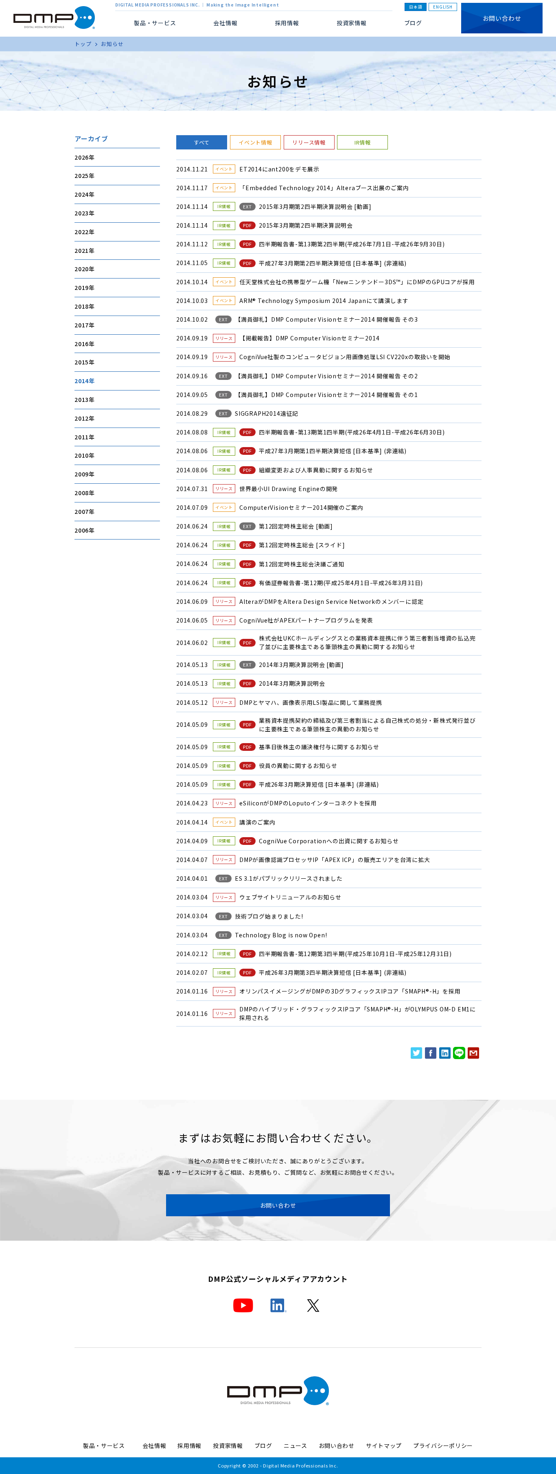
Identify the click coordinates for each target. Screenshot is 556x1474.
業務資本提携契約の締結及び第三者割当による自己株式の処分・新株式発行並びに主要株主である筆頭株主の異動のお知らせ (367, 724)
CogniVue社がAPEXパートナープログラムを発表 (306, 620)
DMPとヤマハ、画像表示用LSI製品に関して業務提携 (310, 702)
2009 (81, 474)
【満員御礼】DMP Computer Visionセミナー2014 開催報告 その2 (326, 376)
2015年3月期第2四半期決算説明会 (305, 225)
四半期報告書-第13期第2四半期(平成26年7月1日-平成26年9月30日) (351, 244)
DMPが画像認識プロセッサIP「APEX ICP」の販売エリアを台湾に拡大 (334, 859)
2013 (81, 399)
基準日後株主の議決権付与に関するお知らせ (319, 747)
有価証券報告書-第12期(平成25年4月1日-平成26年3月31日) (341, 583)
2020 (81, 269)
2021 (81, 250)
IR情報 (363, 142)
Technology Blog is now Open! (281, 935)
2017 (81, 325)
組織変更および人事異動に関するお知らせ (316, 470)
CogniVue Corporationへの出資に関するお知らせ (329, 841)
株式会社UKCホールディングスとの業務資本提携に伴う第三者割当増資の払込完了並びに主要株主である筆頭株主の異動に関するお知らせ (367, 642)
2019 (81, 287)
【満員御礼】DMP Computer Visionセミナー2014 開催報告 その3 (326, 319)
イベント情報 (255, 142)
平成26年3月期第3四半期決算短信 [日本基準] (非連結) (333, 972)
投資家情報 (352, 23)
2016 (81, 343)
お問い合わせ (502, 18)
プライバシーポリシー (443, 1445)
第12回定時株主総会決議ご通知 (301, 564)
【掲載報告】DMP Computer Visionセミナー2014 (309, 338)
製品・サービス (107, 1445)
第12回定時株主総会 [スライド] (302, 545)
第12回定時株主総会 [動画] (296, 526)
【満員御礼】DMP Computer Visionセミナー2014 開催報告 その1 (326, 394)
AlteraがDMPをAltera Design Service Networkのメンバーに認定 (331, 601)
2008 (81, 493)
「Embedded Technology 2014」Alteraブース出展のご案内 (324, 188)
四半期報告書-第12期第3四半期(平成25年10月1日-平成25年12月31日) (355, 954)
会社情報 (154, 1445)
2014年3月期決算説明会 (292, 683)
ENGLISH (443, 7)
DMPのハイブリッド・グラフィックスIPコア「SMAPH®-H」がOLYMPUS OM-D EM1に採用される (357, 1013)
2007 (81, 511)
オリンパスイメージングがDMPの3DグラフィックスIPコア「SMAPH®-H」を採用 (350, 991)
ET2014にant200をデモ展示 (279, 169)
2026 (81, 157)
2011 (81, 436)
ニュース (295, 1445)
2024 (81, 194)
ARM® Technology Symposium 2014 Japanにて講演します (323, 300)
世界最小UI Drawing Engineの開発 (288, 489)
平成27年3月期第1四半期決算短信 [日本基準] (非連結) (333, 451)
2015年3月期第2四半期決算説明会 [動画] (315, 206)
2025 (81, 175)
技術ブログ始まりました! (269, 916)
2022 (81, 232)
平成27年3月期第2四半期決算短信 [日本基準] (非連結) (333, 263)
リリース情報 (309, 142)
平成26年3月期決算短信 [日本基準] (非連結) (319, 784)
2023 (81, 213)
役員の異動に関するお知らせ (298, 765)
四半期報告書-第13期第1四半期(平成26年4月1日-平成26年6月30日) (351, 432)
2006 (81, 530)
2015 (81, 362)
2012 (81, 418)
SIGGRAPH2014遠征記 (266, 413)
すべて (202, 142)
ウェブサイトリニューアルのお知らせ (290, 897)
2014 (81, 381)
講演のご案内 (257, 822)
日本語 (415, 7)
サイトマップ (384, 1445)
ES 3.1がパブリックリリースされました (289, 878)
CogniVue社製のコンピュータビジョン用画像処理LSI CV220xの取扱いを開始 (344, 357)
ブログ (413, 23)
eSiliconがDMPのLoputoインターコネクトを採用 (308, 803)
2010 (81, 455)
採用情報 (287, 23)
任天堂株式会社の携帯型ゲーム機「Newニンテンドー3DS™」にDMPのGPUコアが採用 (357, 282)
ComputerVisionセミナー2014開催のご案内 (301, 507)
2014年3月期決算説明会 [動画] (301, 664)
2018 (81, 306)
